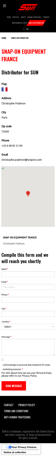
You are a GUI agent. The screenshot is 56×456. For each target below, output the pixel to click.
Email (4, 281)
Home (3, 37)
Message (6, 336)
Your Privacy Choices (24, 447)
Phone (5, 294)
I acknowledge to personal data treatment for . (26, 367)
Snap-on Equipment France (20, 237)
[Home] (28, 7)
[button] (28, 194)
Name (4, 268)
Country (5, 321)
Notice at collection (15, 452)
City (4, 308)
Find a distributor (20, 37)
